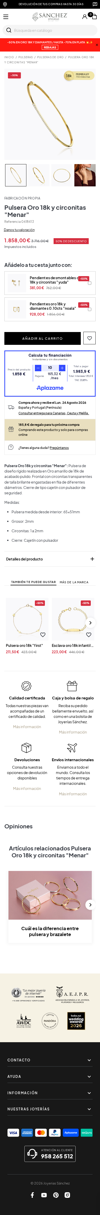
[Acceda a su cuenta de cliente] (84, 16)
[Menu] (6, 17)
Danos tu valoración (19, 230)
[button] (89, 338)
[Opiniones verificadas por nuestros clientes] (28, 995)
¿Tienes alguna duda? (43, 448)
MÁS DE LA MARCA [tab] (74, 582)
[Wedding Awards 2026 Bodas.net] (76, 1021)
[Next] (90, 623)
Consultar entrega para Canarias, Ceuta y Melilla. (53, 413)
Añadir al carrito (42, 338)
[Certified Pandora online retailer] (50, 1021)
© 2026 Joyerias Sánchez (50, 1183)
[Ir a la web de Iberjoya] (72, 995)
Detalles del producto (50, 559)
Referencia (12, 222)
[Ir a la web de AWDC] (24, 1021)
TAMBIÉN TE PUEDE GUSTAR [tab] (33, 582)
